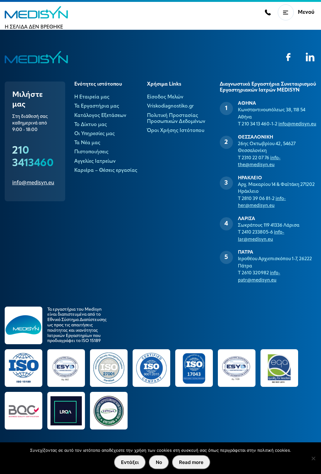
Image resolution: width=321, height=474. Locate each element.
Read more (191, 462)
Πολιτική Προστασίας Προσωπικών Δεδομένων (176, 118)
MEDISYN (36, 12)
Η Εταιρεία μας (91, 97)
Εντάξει (130, 462)
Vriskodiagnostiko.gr (170, 106)
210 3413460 (33, 157)
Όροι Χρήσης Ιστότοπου (175, 130)
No (159, 462)
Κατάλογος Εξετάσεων (100, 115)
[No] (313, 458)
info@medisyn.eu (33, 183)
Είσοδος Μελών (165, 97)
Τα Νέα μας (87, 142)
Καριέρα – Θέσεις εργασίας (105, 170)
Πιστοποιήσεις (91, 152)
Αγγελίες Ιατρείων (95, 161)
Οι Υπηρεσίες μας (94, 133)
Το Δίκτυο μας (90, 124)
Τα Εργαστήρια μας (96, 106)
